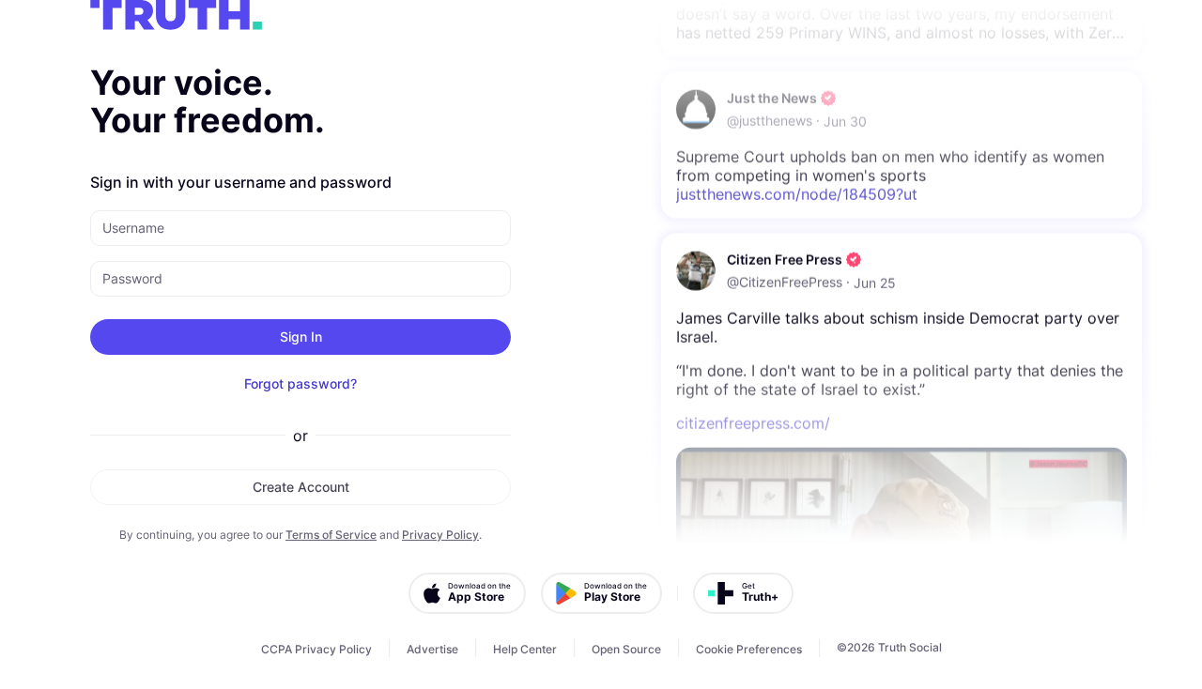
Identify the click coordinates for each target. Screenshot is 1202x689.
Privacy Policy (440, 535)
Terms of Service (331, 535)
